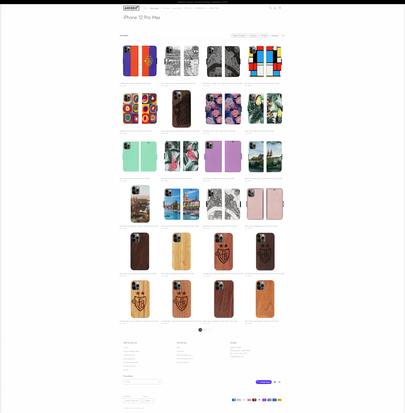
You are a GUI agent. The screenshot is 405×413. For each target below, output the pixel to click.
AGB (178, 347)
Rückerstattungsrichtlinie (185, 359)
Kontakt (125, 370)
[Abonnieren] (159, 381)
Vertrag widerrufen (129, 366)
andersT (130, 408)
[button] (155, 8)
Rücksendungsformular (130, 362)
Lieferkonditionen (129, 355)
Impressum (180, 351)
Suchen (125, 347)
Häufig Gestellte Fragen (131, 351)
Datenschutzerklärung (184, 355)
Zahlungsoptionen (129, 359)
